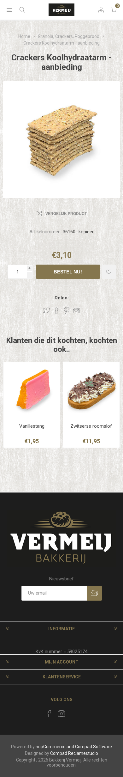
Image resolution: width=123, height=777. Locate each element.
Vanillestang (31, 426)
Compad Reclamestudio (74, 753)
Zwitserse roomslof (91, 426)
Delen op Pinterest (66, 310)
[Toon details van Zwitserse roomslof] (91, 390)
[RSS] (73, 712)
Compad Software (93, 746)
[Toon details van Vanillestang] (31, 390)
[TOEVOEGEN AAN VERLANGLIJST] (109, 272)
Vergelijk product (66, 213)
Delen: (62, 298)
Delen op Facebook (56, 310)
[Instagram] (61, 714)
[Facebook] (49, 714)
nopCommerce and (55, 746)
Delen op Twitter (46, 310)
